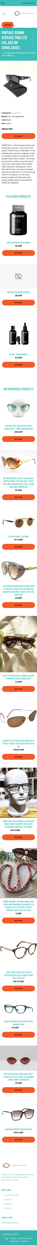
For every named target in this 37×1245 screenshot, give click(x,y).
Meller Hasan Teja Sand (18, 536)
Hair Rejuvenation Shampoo (18, 292)
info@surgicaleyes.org (28, 3)
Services (8, 1204)
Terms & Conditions (24, 1238)
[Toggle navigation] (4, 14)
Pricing (8, 25)
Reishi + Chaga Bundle (18, 354)
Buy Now (18, 136)
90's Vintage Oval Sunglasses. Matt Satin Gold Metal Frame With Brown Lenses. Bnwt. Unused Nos (19, 1077)
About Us (9, 1199)
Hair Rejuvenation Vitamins (18, 242)
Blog (6, 1238)
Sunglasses (16, 113)
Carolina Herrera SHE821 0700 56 (18, 1129)
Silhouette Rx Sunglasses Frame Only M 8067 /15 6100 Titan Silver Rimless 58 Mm (18, 743)
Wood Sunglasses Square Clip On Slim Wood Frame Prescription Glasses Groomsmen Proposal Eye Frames (18, 824)
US (4, 3)
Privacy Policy (14, 1241)
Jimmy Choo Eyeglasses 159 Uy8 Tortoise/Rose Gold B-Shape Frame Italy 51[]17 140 (18, 975)
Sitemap (24, 1241)
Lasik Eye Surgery (12, 1195)
